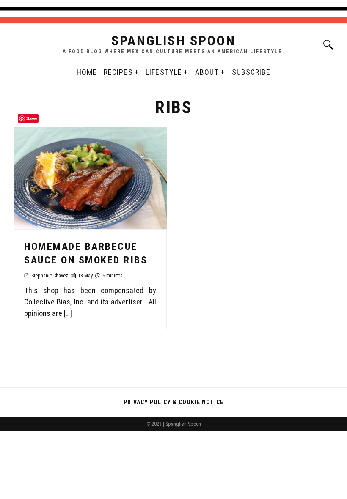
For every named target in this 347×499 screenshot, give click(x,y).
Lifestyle (164, 72)
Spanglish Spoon (173, 40)
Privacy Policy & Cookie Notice (173, 402)
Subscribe (251, 72)
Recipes (118, 72)
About (207, 72)
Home (87, 72)
